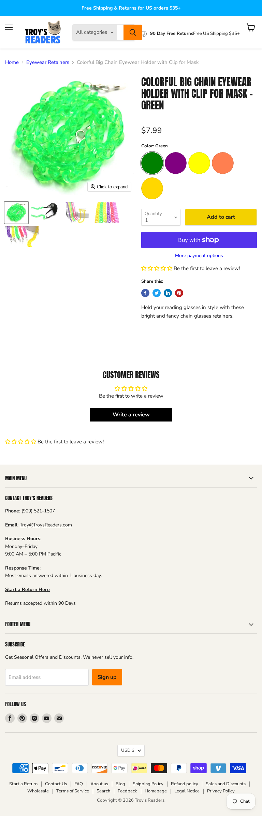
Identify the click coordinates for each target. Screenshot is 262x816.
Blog (120, 784)
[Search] (132, 32)
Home (12, 62)
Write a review (131, 414)
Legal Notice (187, 791)
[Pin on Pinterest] (179, 293)
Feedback (127, 791)
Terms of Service (72, 791)
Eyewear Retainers (47, 62)
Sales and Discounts (226, 784)
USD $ (127, 750)
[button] (156, 268)
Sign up (107, 677)
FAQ (78, 784)
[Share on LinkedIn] (168, 293)
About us (99, 784)
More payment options (199, 255)
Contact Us (56, 784)
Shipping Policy (148, 784)
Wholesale (38, 791)
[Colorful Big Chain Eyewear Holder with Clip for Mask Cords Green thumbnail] (16, 213)
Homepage (156, 791)
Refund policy (184, 784)
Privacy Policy (221, 791)
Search (103, 791)
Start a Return (23, 784)
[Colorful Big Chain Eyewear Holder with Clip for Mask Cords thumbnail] (46, 213)
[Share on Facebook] (145, 293)
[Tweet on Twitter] (156, 293)
